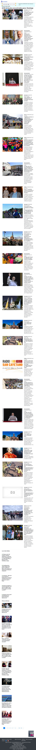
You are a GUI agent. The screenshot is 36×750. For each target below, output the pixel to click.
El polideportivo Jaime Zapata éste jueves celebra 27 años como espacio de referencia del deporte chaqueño (6, 705)
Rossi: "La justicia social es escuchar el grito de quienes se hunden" (28, 191)
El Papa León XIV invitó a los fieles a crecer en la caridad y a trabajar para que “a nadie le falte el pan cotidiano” (28, 415)
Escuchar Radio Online (6, 6)
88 (19, 728)
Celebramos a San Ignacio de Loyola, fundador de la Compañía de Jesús (28, 452)
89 (21, 728)
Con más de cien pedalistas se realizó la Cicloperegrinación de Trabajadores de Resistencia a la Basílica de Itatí (28, 210)
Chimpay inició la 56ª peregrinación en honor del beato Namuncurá (28, 14)
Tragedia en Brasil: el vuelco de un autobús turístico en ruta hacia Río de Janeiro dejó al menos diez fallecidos (28, 120)
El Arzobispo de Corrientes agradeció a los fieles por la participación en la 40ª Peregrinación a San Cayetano (28, 237)
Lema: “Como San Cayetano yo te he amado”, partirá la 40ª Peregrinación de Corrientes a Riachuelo (28, 301)
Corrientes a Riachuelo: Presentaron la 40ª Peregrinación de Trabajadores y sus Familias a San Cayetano (28, 511)
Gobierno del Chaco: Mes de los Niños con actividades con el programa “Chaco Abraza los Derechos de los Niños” (28, 142)
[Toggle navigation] (33, 1)
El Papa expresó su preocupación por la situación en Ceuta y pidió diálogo (28, 384)
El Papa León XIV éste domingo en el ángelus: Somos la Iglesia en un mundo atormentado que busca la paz (28, 169)
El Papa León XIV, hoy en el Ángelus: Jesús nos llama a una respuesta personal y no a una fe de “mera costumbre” (28, 79)
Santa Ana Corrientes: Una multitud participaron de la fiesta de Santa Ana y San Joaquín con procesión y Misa (28, 531)
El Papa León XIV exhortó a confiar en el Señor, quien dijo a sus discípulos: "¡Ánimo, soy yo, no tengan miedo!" (28, 279)
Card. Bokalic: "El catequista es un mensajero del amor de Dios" (28, 99)
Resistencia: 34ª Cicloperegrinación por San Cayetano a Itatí (28, 340)
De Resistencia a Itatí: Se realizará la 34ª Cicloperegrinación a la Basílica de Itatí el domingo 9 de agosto (28, 468)
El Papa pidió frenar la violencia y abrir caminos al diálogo (28, 258)
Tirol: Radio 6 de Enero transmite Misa (27, 323)
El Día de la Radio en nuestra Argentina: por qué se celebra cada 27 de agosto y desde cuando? (6, 587)
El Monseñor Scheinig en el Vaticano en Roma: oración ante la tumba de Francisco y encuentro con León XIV (28, 37)
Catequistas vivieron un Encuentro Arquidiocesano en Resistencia (28, 58)
